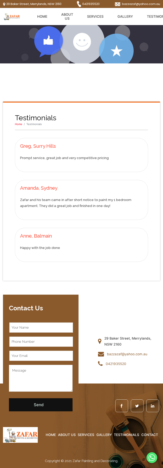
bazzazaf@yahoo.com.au (140, 4)
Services (95, 16)
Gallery (125, 16)
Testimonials (126, 435)
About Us (67, 16)
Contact (149, 435)
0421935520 (91, 4)
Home (42, 16)
